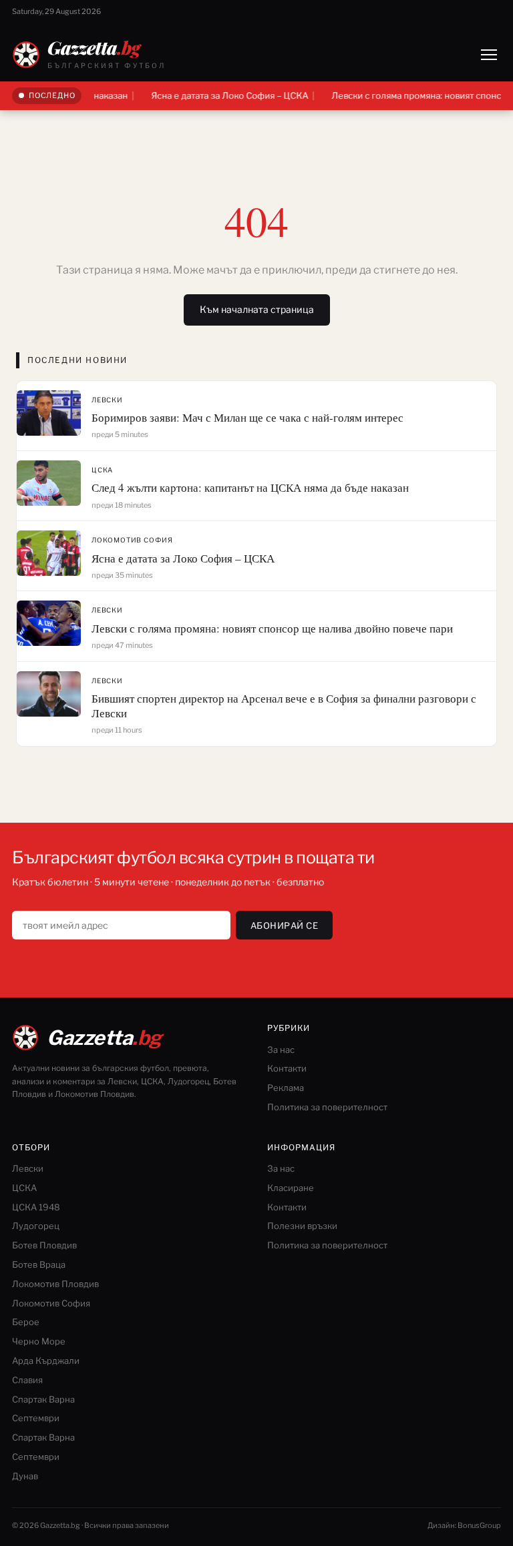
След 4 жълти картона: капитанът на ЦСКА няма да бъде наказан (250, 487)
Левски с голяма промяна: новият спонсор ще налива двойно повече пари (272, 628)
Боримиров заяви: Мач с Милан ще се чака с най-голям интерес (247, 417)
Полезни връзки (302, 1225)
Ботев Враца (38, 1264)
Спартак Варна (43, 1399)
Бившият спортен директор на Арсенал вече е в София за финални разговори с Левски (284, 706)
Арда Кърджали (45, 1360)
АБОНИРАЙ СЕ (284, 925)
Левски (107, 400)
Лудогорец (35, 1225)
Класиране (290, 1187)
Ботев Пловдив (44, 1245)
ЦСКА (102, 470)
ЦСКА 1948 (36, 1207)
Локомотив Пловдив (55, 1283)
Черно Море (38, 1341)
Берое (25, 1321)
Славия (27, 1380)
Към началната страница (257, 309)
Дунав (25, 1476)
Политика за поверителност (327, 1107)
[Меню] (489, 54)
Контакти (287, 1068)
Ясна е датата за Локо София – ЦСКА (212, 95)
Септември (35, 1418)
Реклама (285, 1087)
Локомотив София (132, 540)
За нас (281, 1049)
